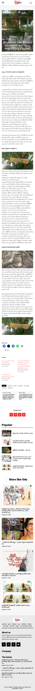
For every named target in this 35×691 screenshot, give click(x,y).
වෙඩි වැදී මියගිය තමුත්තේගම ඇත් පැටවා (8, 375)
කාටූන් (3, 665)
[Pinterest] (19, 414)
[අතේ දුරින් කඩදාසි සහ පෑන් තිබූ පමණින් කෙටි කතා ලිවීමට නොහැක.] (6, 441)
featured (9, 385)
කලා (3, 670)
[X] (15, 414)
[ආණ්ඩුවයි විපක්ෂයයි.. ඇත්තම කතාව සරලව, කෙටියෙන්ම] (6, 467)
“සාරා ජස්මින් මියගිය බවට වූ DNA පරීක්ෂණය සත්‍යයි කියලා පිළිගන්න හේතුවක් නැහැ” (25, 397)
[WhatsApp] (23, 414)
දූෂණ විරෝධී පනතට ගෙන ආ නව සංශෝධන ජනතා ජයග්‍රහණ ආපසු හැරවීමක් (22, 458)
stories (4, 388)
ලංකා (21, 37)
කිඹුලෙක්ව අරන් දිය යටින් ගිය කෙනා (23, 433)
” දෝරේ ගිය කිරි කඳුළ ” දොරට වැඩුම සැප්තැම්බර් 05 (17, 543)
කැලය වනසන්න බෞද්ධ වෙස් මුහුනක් (8, 361)
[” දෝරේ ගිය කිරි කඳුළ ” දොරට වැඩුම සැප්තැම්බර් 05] (17, 529)
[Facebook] (11, 414)
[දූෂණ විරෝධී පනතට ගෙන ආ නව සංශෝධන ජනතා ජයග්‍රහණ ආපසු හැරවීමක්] (6, 458)
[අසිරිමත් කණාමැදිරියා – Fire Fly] (6, 450)
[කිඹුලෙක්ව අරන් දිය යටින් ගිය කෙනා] (6, 433)
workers (10, 388)
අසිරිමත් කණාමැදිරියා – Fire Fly (21, 450)
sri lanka (26, 385)
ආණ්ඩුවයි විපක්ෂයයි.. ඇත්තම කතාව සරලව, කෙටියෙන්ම (23, 467)
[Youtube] (18, 644)
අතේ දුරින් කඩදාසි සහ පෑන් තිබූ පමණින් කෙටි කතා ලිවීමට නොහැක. (23, 441)
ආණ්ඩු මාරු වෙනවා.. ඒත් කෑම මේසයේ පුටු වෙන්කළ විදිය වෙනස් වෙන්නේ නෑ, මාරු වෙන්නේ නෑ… (15, 510)
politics (20, 385)
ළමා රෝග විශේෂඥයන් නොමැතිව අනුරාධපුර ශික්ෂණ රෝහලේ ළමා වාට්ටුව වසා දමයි (8, 397)
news (15, 385)
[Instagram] (9, 644)
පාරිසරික (14, 37)
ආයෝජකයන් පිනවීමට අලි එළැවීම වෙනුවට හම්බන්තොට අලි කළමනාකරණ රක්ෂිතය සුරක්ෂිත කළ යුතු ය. (24, 364)
